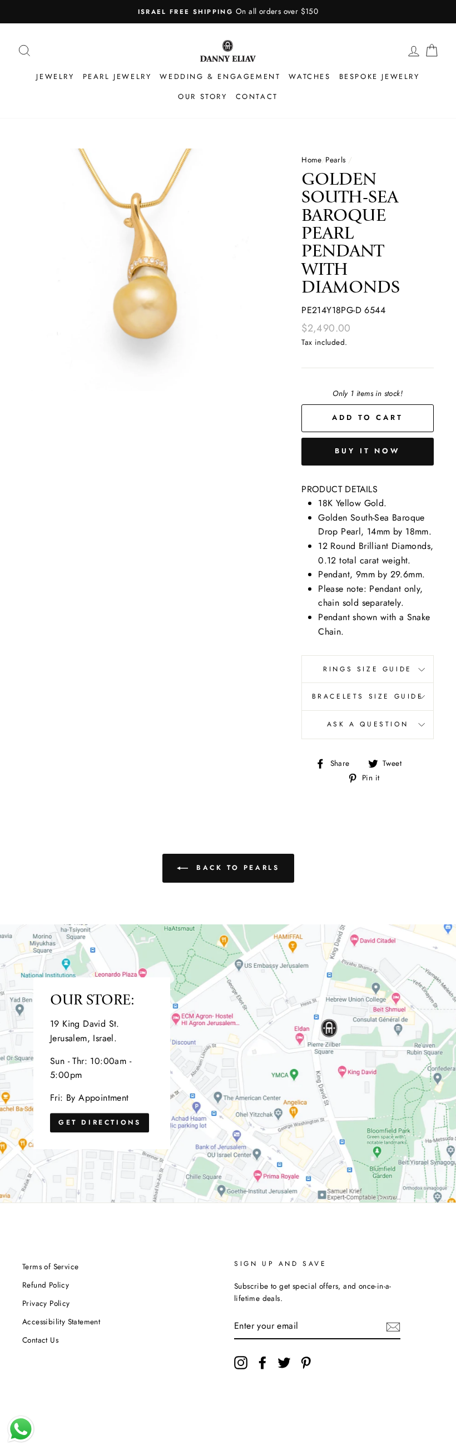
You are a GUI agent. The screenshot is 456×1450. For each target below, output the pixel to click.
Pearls (335, 159)
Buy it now (367, 451)
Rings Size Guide (367, 669)
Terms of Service (50, 1266)
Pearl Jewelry (117, 76)
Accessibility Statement (61, 1321)
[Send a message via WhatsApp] (21, 1429)
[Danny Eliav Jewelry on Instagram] (240, 1362)
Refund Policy (45, 1284)
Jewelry (55, 76)
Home (311, 159)
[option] (238, 12)
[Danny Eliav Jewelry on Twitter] (284, 1362)
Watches (309, 76)
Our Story (202, 96)
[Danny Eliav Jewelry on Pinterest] (306, 1362)
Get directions (99, 1123)
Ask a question (367, 724)
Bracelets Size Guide (368, 696)
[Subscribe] (393, 1326)
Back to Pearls (236, 868)
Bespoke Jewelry (379, 76)
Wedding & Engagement (220, 76)
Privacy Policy (46, 1303)
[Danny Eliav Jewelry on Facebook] (262, 1362)
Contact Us (40, 1339)
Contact (257, 96)
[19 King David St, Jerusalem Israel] (228, 1063)
